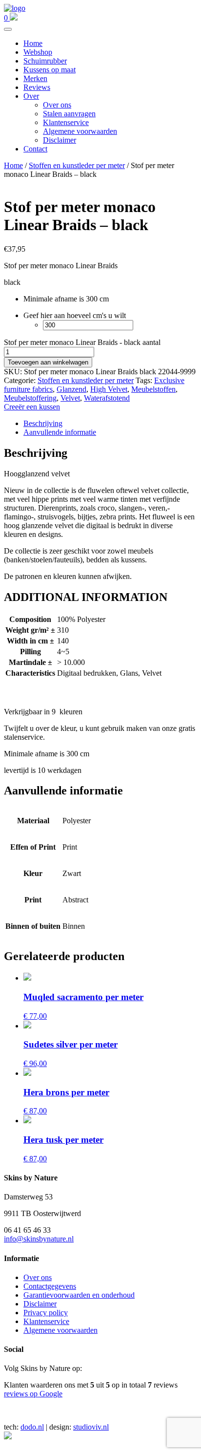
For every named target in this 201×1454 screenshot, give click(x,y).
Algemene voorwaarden (80, 131)
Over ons (57, 105)
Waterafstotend (107, 398)
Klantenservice (66, 122)
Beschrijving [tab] (42, 423)
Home (32, 43)
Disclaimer (59, 140)
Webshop (37, 52)
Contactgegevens (49, 1286)
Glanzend (71, 389)
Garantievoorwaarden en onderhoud (79, 1295)
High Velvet (108, 389)
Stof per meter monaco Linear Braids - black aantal (82, 342)
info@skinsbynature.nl (39, 1239)
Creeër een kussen (32, 407)
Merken (35, 78)
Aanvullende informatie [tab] (59, 432)
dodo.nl (32, 1427)
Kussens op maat (49, 69)
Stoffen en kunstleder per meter (77, 165)
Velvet (70, 398)
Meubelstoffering (30, 398)
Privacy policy (45, 1312)
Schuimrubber (45, 61)
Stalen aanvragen (69, 113)
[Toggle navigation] (8, 29)
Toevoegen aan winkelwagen (48, 362)
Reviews (36, 87)
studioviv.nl (91, 1427)
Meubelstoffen (153, 389)
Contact (35, 149)
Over (31, 96)
